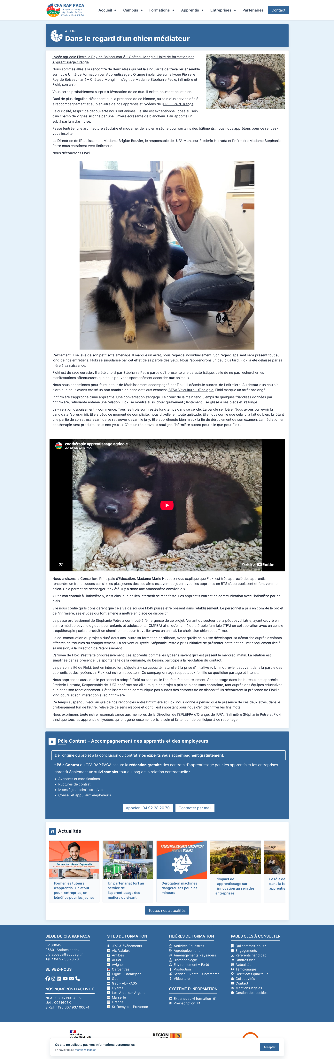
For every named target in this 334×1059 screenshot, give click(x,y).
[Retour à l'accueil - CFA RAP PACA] (65, 10)
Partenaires (253, 10)
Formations (159, 10)
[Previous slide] (55, 871)
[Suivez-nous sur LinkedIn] (59, 978)
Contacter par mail (195, 808)
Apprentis (190, 10)
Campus (130, 10)
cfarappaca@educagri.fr (64, 954)
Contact (278, 10)
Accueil (105, 10)
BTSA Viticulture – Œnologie (190, 390)
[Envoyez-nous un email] (71, 978)
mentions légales (85, 1049)
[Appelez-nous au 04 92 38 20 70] (77, 978)
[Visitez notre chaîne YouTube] (65, 978)
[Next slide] (279, 871)
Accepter (269, 1047)
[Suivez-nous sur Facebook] (47, 978)
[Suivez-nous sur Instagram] (53, 978)
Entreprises (220, 10)
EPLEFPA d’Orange (178, 104)
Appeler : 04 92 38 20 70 (148, 808)
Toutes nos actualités (167, 910)
